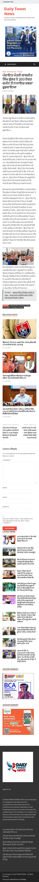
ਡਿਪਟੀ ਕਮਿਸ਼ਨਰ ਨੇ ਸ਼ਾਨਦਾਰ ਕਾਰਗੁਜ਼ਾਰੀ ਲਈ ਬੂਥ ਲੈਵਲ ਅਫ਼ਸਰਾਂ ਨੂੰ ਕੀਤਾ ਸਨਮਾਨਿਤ (26, 561)
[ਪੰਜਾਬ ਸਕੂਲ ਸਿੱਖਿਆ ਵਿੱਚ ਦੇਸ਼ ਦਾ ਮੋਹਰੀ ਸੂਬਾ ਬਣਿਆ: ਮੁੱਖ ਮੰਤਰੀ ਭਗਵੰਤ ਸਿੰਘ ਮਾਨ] (19, 373)
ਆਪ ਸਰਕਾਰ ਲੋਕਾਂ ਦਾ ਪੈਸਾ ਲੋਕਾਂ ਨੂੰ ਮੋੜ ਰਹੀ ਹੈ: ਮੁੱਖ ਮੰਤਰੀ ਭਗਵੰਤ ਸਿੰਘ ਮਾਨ (26, 538)
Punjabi (19, 72)
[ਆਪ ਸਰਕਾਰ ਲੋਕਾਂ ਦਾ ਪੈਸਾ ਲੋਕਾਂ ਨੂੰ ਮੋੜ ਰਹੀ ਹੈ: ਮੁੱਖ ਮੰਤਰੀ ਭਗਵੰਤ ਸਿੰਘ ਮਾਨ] (9, 537)
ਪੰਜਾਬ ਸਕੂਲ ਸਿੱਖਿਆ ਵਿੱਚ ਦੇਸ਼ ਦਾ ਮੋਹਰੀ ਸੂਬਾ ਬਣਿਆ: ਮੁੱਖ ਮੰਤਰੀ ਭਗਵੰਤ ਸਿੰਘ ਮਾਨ (17, 377)
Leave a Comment (8, 91)
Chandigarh (13, 305)
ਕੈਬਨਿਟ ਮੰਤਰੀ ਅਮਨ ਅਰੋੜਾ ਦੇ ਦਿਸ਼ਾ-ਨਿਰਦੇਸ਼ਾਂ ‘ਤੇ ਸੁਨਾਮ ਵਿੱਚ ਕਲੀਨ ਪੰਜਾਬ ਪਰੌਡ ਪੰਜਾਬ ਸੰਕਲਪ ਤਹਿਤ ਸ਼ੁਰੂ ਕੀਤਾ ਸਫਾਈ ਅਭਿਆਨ (26, 617)
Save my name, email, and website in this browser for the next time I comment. (18, 521)
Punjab (14, 307)
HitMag (23, 879)
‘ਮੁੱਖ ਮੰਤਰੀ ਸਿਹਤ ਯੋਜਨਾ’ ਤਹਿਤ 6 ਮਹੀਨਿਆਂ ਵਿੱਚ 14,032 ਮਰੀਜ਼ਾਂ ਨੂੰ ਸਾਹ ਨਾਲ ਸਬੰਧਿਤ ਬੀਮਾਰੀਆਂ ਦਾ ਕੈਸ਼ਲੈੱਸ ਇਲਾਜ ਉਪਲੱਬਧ (19, 411)
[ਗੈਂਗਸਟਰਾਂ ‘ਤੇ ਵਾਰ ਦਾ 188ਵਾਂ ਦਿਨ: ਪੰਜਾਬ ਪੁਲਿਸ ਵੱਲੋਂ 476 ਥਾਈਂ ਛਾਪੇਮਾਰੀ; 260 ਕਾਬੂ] (19, 340)
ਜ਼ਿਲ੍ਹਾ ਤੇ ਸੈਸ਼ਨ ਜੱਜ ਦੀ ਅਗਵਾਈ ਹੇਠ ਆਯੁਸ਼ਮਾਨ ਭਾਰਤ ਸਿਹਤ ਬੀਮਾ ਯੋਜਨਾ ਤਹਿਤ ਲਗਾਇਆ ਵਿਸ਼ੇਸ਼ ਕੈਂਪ (25, 574)
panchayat (7, 307)
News (4, 72)
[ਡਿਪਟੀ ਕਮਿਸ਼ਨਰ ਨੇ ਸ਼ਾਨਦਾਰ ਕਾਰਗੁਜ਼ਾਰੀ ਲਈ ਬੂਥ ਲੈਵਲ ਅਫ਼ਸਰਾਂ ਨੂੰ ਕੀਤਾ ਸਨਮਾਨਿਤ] (9, 560)
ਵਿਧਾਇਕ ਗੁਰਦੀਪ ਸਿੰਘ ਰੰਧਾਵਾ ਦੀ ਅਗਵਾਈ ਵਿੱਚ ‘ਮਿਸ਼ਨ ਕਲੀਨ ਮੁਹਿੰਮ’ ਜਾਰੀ (26, 641)
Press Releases (11, 72)
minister (22, 305)
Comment (7, 460)
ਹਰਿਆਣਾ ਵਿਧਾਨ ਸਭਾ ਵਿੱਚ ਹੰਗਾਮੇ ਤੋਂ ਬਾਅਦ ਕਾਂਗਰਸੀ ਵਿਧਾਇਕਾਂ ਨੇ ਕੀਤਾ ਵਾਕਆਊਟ (26, 550)
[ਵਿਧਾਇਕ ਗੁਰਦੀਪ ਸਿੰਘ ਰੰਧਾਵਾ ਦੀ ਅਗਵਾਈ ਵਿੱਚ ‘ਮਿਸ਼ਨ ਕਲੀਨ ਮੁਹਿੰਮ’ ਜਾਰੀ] (9, 639)
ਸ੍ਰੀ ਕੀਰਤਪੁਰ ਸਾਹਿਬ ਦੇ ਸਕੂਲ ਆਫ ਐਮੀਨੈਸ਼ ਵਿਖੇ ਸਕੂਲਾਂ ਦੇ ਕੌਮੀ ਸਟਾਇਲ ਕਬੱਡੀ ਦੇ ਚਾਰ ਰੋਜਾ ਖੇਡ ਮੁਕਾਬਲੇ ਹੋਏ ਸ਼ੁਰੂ (26, 587)
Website (6, 507)
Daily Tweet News (15, 11)
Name (5, 488)
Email (5, 497)
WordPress (14, 879)
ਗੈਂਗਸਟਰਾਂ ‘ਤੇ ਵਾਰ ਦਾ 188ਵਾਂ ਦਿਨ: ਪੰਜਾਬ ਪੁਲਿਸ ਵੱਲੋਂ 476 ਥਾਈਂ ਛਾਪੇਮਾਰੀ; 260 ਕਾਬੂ (19, 343)
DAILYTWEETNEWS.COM (14, 799)
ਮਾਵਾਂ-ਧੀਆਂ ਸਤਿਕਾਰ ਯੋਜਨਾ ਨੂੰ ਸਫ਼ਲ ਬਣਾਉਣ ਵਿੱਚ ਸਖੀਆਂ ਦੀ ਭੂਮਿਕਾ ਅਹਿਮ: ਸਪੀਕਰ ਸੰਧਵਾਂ (26, 630)
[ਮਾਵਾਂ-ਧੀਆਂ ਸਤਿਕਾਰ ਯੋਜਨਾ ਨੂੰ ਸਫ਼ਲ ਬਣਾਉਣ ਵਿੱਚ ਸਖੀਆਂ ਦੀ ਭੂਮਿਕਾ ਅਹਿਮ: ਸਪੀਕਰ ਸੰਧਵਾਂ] (9, 628)
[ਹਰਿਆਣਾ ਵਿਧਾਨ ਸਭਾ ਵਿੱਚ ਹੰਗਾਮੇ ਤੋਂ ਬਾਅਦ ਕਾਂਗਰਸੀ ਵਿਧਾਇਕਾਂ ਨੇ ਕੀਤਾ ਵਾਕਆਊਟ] (9, 548)
